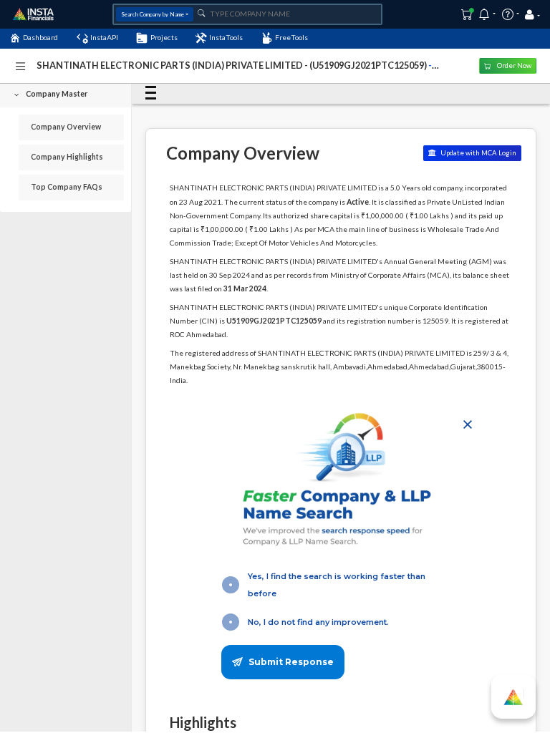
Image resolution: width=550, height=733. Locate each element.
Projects (164, 37)
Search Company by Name (152, 14)
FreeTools (291, 37)
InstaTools (226, 37)
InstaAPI (104, 37)
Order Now (513, 65)
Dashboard (40, 37)
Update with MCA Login (477, 153)
